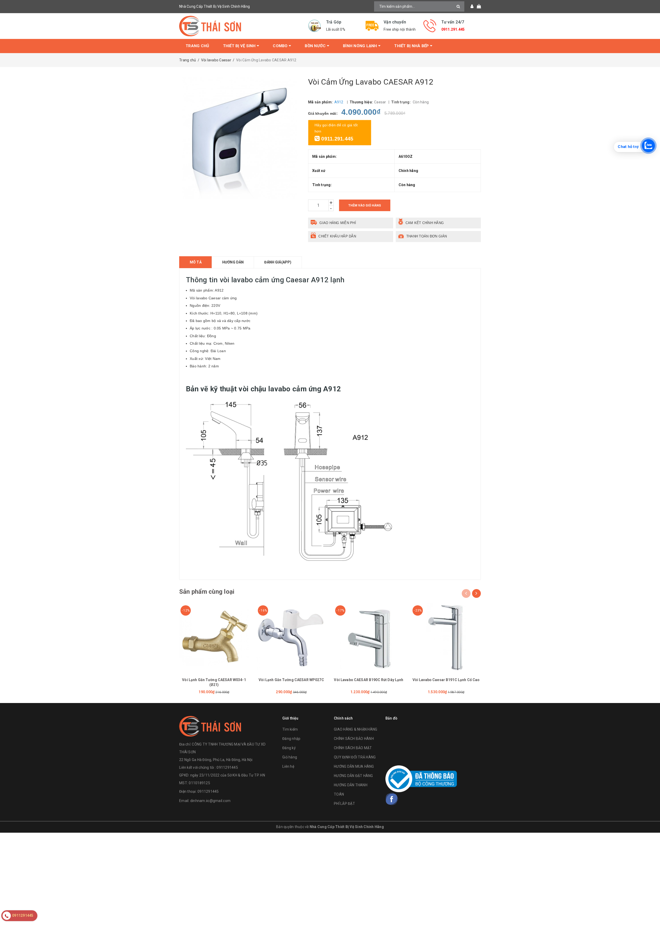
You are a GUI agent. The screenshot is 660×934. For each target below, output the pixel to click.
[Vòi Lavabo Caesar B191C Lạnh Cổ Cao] (446, 637)
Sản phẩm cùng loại (206, 591)
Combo (281, 46)
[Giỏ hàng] (477, 6)
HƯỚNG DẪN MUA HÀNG (354, 766)
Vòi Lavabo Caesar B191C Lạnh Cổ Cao (446, 680)
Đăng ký (289, 748)
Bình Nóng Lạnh (360, 46)
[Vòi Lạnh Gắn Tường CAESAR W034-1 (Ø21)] (214, 637)
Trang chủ (197, 46)
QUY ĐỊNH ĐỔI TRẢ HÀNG (355, 757)
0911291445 (208, 791)
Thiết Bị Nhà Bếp (412, 46)
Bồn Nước (316, 46)
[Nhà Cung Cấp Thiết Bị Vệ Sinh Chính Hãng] (239, 26)
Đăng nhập (291, 739)
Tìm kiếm (290, 729)
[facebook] (391, 798)
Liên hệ (288, 766)
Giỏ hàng (289, 757)
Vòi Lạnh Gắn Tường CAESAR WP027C (291, 680)
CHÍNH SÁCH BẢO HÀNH (354, 739)
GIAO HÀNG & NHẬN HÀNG (355, 729)
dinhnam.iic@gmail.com (210, 801)
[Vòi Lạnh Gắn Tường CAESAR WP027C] (291, 637)
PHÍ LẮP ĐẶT (344, 803)
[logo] (210, 725)
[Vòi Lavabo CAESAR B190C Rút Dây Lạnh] (368, 637)
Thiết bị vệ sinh (240, 46)
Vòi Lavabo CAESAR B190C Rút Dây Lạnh (368, 680)
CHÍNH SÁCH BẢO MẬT (353, 748)
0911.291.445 (453, 29)
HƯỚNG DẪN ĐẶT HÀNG (353, 776)
